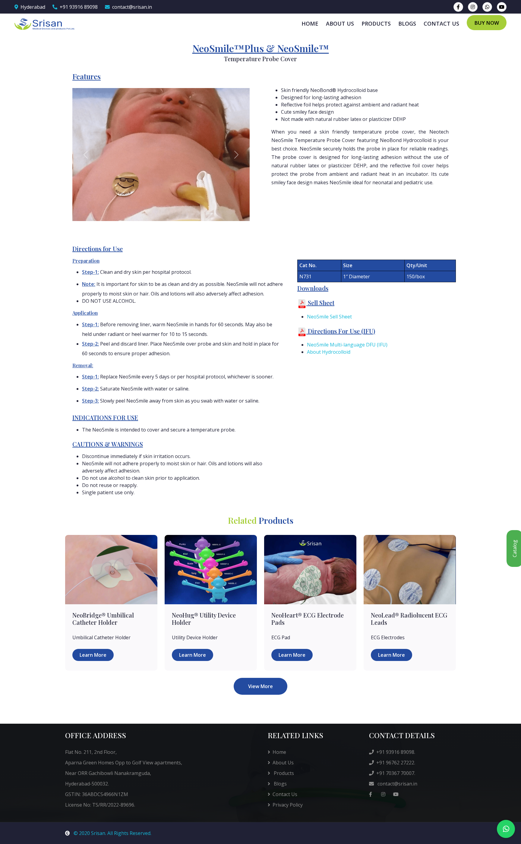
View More (260, 686)
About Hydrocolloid (328, 352)
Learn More (93, 655)
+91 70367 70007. (395, 773)
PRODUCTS (376, 23)
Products (283, 773)
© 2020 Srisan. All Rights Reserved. (111, 833)
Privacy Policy (288, 804)
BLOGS (407, 23)
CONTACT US (441, 23)
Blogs (280, 783)
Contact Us (285, 794)
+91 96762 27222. (395, 762)
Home (279, 752)
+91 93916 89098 (79, 7)
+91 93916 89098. (395, 752)
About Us (283, 762)
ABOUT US (340, 23)
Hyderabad (33, 7)
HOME (310, 23)
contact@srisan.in (132, 7)
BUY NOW (486, 22)
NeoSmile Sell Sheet (329, 316)
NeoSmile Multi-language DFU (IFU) (347, 344)
